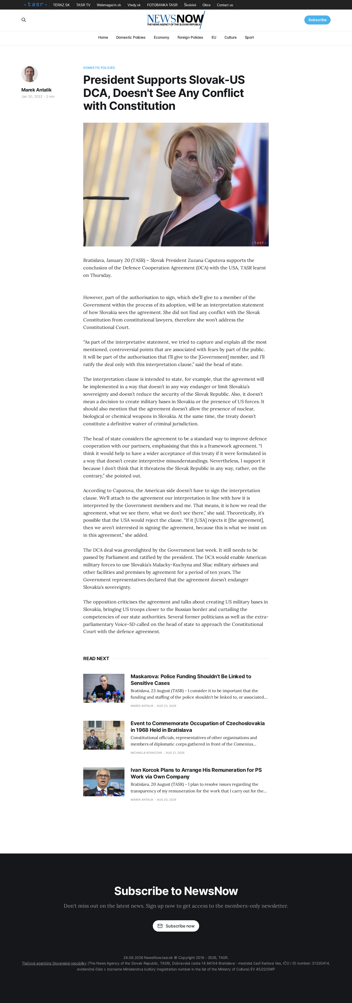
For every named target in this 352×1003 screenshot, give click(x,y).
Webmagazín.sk (109, 5)
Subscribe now (180, 926)
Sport (249, 37)
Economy (161, 37)
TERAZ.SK (61, 5)
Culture (230, 37)
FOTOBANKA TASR (162, 5)
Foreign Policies (191, 37)
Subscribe (317, 20)
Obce (207, 5)
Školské (190, 5)
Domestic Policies (131, 37)
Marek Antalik (36, 90)
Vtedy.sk (134, 5)
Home (103, 37)
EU (214, 37)
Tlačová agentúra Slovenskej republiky (54, 963)
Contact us (225, 5)
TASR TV (83, 5)
